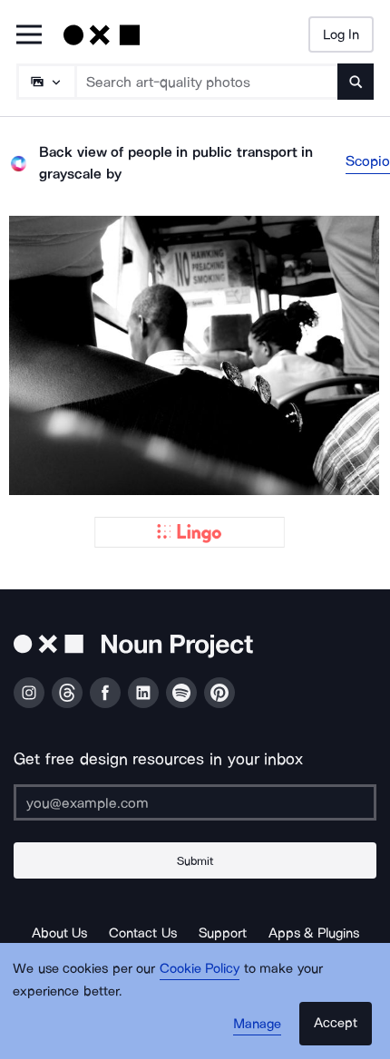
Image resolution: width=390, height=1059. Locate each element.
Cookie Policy (200, 968)
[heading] (195, 355)
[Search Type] (45, 81)
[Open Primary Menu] (29, 35)
